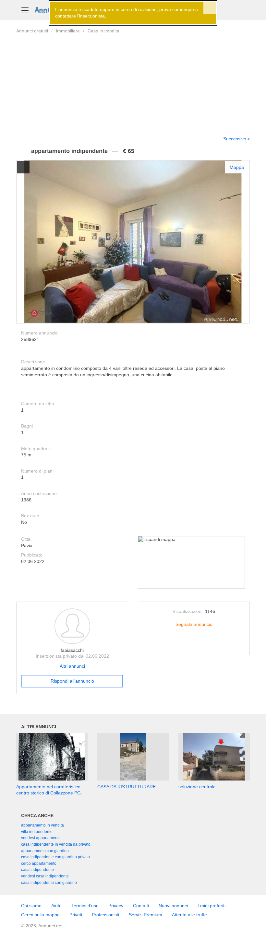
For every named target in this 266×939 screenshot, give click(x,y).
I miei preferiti (211, 905)
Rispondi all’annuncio (72, 681)
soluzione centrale (197, 786)
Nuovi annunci (173, 905)
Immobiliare (68, 30)
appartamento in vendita (42, 825)
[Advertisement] (133, 80)
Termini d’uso (85, 905)
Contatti (141, 905)
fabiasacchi (72, 650)
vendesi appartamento (41, 838)
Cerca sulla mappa (40, 914)
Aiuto (56, 905)
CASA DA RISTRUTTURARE (126, 786)
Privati (75, 914)
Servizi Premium (145, 914)
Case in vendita (103, 30)
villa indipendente (37, 831)
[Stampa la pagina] (194, 644)
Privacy (115, 905)
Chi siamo (31, 905)
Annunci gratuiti (32, 30)
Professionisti (105, 914)
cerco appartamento (38, 863)
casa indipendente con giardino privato (55, 857)
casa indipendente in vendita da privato (56, 844)
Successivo (234, 138)
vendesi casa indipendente (45, 876)
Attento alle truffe (189, 914)
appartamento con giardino (45, 851)
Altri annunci (72, 666)
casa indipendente (37, 869)
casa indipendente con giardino (49, 882)
